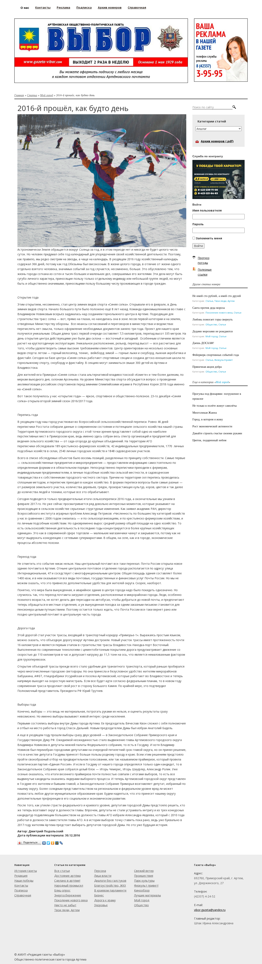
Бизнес (99, 895)
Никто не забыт (65, 905)
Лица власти (102, 876)
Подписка (21, 890)
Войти (198, 246)
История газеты (25, 871)
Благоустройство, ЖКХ (110, 885)
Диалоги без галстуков (110, 881)
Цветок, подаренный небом (209, 440)
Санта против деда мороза (208, 308)
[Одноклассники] (53, 842)
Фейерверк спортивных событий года (215, 355)
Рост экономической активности (212, 426)
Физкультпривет (223, 359)
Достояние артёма (67, 876)
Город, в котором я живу (207, 419)
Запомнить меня (209, 238)
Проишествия (143, 876)
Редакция (20, 876)
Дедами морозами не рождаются (212, 331)
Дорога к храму (105, 900)
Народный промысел (68, 885)
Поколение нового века (219, 312)
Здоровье (101, 905)
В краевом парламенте (110, 890)
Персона (100, 871)
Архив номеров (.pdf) (217, 141)
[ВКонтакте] (44, 842)
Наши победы (23, 881)
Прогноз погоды (203, 260)
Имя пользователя (207, 210)
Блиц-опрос (62, 890)
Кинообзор (142, 890)
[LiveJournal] (61, 842)
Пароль (198, 224)
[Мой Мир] (57, 842)
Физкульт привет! (146, 885)
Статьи (32, 95)
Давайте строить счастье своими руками (217, 433)
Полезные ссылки (205, 272)
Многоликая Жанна (204, 412)
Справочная (22, 895)
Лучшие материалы (147, 895)
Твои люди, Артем (224, 300)
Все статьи (62, 871)
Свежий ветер (144, 871)
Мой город (46, 95)
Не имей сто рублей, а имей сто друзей (216, 296)
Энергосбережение (67, 895)
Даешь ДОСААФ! (203, 343)
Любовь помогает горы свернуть (212, 319)
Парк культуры (144, 881)
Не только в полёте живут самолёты (214, 405)
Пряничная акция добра (207, 367)
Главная (19, 95)
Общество (211, 324)
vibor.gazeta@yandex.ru (210, 910)
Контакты (21, 885)
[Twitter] (48, 842)
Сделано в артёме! (67, 881)
